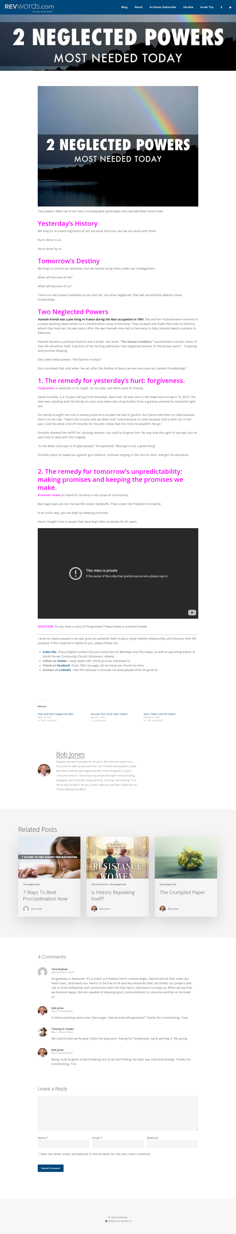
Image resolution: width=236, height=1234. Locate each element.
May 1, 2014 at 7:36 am (62, 1032)
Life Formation (99, 884)
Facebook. (63, 665)
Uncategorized (31, 884)
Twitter (62, 661)
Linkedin (65, 670)
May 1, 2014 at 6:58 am (62, 1011)
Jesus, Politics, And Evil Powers (160, 714)
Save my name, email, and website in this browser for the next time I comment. (96, 1154)
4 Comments (170, 67)
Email (97, 1138)
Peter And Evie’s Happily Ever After (55, 714)
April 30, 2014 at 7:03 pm (62, 972)
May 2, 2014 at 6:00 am (62, 1052)
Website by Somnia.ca (119, 1220)
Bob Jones (70, 754)
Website (152, 1138)
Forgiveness (46, 388)
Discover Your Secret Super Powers (109, 714)
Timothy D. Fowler (62, 1029)
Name (43, 1138)
